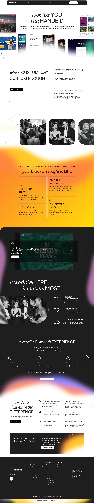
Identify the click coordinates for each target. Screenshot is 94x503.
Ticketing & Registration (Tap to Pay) (37, 466)
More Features (33, 479)
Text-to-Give (32, 472)
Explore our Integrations (47, 379)
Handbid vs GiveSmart (50, 480)
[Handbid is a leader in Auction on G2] (11, 479)
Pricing (29, 2)
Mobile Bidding (33, 464)
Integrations (50, 2)
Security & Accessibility (50, 475)
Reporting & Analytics (34, 477)
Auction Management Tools (35, 475)
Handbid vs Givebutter (50, 482)
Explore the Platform (15, 421)
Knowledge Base (49, 470)
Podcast (47, 466)
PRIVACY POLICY (35, 496)
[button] (39, 3)
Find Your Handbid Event (50, 468)
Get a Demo (73, 2)
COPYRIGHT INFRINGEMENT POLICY (55, 496)
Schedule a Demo (60, 464)
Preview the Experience (48, 447)
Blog (47, 464)
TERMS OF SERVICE (43, 496)
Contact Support (60, 466)
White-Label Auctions (34, 470)
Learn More (15, 256)
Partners (47, 472)
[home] (12, 2)
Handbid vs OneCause (50, 484)
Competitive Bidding (34, 468)
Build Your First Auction (16, 89)
